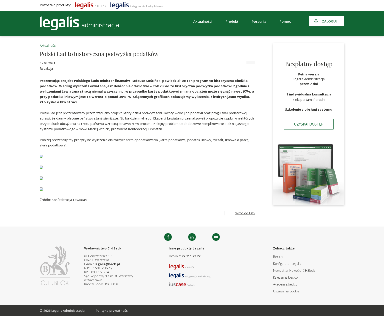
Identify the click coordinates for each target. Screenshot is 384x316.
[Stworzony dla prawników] (90, 5)
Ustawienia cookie (286, 291)
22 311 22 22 (191, 256)
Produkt (232, 21)
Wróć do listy (245, 213)
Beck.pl (278, 257)
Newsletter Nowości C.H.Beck (294, 270)
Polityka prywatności (112, 310)
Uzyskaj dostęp (308, 124)
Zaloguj (329, 21)
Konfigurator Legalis (287, 263)
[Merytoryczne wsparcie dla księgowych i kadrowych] (136, 5)
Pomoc (285, 21)
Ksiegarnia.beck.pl (285, 277)
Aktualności (48, 45)
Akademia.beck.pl (285, 284)
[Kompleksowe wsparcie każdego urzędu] (79, 23)
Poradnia (259, 21)
